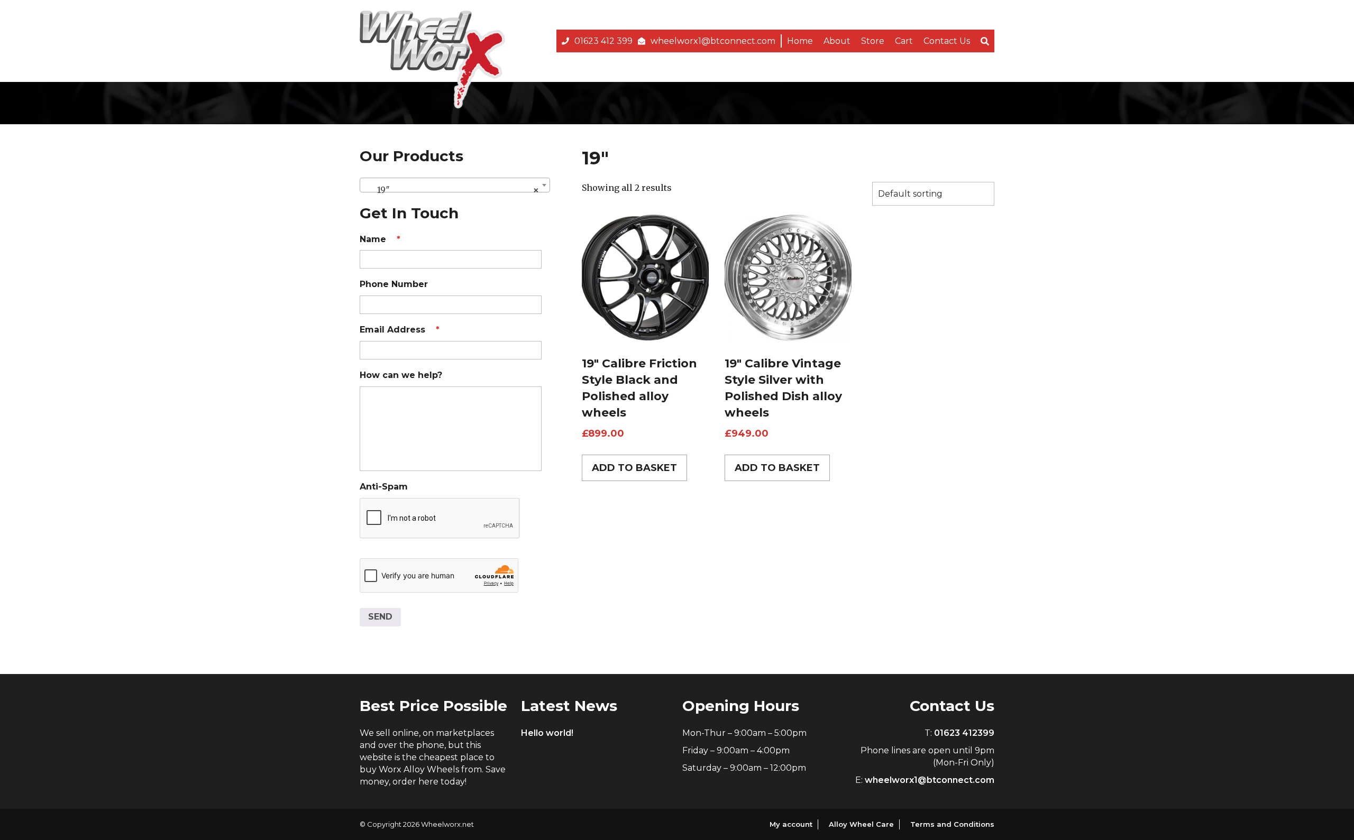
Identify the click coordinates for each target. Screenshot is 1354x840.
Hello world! (547, 733)
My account (791, 824)
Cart (904, 41)
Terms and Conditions (952, 824)
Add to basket (634, 468)
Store (872, 41)
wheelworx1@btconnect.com (713, 41)
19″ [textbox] (451, 189)
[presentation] (440, 518)
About (837, 41)
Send (380, 617)
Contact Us (946, 41)
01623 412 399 (603, 41)
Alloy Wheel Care (861, 824)
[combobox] (455, 185)
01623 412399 (964, 733)
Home (800, 41)
